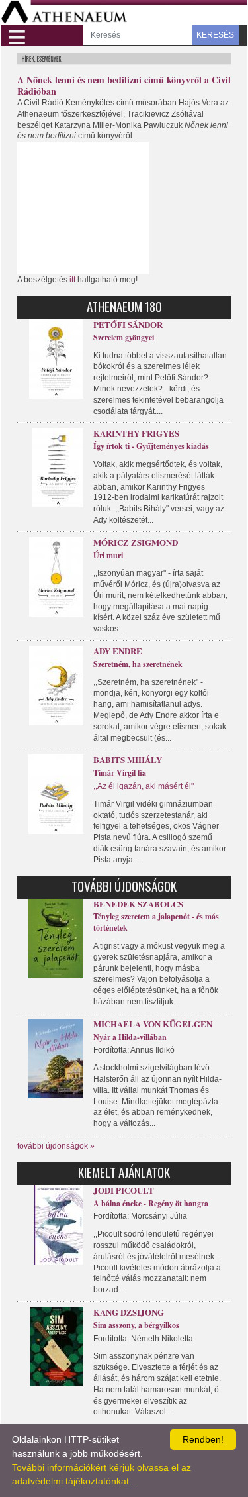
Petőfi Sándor (128, 324)
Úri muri (108, 555)
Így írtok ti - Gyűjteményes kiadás (151, 446)
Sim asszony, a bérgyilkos (136, 1325)
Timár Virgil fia (119, 772)
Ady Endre (117, 651)
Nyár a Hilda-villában (130, 1037)
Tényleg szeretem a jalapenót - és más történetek (156, 922)
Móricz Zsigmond (135, 542)
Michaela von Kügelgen (152, 1023)
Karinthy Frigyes (136, 433)
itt (72, 279)
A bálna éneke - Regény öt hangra (150, 1203)
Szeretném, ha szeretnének (138, 664)
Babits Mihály (127, 759)
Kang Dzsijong (128, 1312)
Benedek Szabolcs (138, 904)
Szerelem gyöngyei (123, 337)
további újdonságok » (56, 1146)
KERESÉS (215, 35)
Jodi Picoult (123, 1190)
